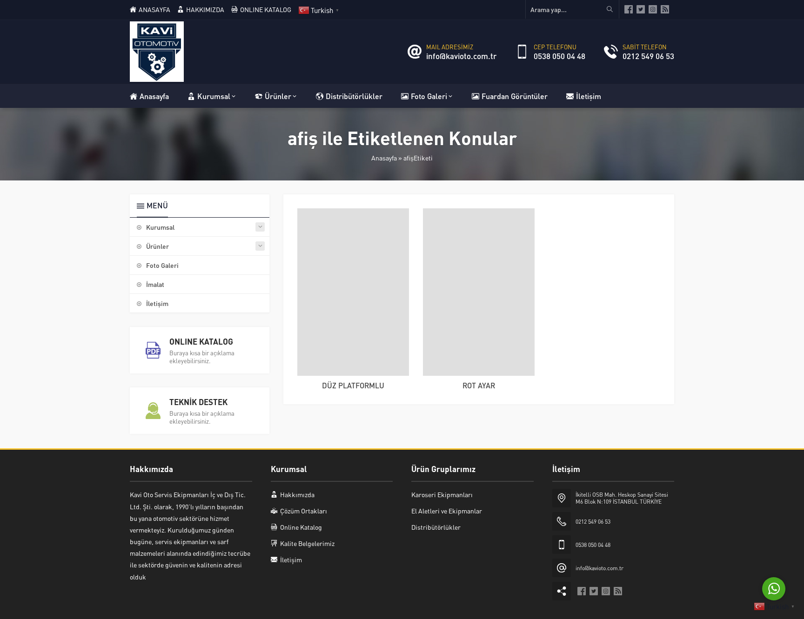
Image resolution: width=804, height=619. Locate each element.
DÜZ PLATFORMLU (353, 385)
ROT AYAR (478, 385)
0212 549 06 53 (648, 56)
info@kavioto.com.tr (461, 56)
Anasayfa (384, 157)
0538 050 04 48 (559, 56)
